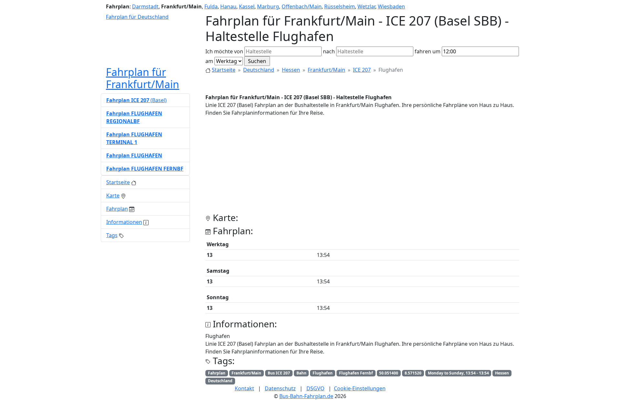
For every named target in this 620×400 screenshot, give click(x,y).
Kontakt (244, 388)
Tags (112, 235)
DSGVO (315, 388)
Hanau (228, 6)
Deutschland (258, 69)
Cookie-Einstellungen (360, 388)
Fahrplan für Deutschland (137, 16)
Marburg (268, 6)
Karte (112, 195)
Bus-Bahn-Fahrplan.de (306, 396)
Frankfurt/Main (326, 69)
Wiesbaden (391, 6)
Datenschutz (280, 388)
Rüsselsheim (339, 6)
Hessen (291, 69)
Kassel (246, 6)
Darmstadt (145, 6)
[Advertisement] (362, 167)
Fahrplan (117, 208)
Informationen (124, 222)
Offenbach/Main (302, 6)
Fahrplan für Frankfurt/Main (142, 78)
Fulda (211, 6)
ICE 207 (362, 69)
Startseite (223, 69)
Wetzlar (366, 6)
